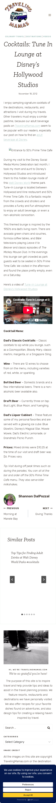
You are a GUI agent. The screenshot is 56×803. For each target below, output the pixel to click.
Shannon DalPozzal (34, 496)
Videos (47, 36)
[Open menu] (49, 15)
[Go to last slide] (12, 579)
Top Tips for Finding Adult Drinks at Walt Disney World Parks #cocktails (27, 557)
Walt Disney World (19, 182)
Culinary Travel (14, 36)
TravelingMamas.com (27, 125)
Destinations (34, 36)
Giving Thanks (43, 511)
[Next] (43, 579)
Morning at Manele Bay (11, 513)
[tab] (22, 614)
